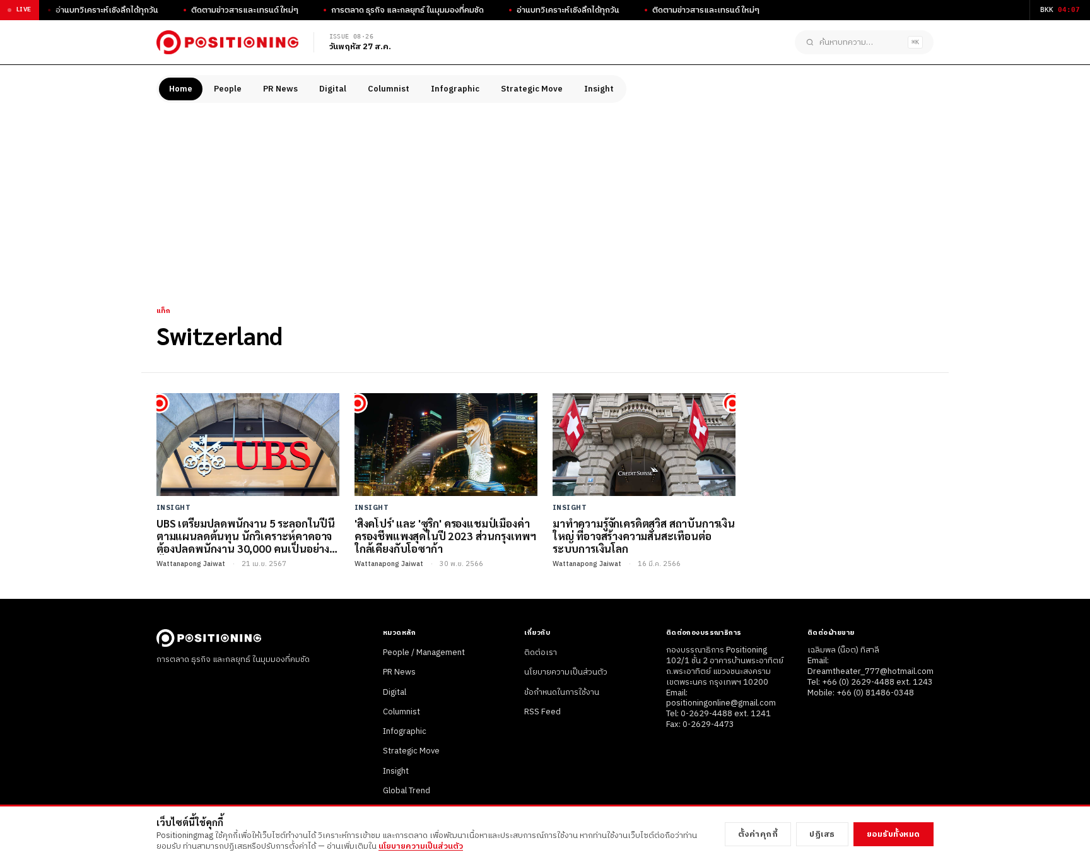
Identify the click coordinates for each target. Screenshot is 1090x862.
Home (180, 89)
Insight (599, 89)
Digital (332, 89)
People (228, 89)
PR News (280, 89)
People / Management (424, 652)
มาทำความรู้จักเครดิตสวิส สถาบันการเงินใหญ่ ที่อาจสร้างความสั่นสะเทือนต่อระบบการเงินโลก (644, 536)
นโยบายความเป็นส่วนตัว (565, 672)
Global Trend (406, 791)
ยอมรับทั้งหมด (893, 834)
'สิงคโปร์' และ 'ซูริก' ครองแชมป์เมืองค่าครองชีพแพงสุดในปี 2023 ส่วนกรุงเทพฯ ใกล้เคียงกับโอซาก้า (445, 536)
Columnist (388, 89)
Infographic (455, 89)
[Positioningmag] (227, 42)
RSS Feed (542, 712)
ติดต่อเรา (540, 652)
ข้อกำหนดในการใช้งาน (561, 692)
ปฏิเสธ (822, 834)
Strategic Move (532, 89)
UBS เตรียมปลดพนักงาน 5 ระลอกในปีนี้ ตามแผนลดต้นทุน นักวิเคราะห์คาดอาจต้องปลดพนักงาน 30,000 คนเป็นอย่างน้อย (245, 536)
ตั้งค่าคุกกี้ (758, 834)
